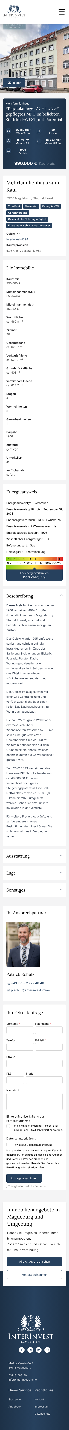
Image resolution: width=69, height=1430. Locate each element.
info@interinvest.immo (22, 1379)
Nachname (43, 1023)
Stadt (29, 1073)
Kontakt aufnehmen (34, 1274)
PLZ (9, 1073)
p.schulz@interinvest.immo (30, 990)
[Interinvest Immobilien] (14, 11)
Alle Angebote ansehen (34, 1261)
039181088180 (17, 1375)
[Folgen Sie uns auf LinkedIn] (39, 1350)
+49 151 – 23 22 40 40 (27, 983)
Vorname (13, 1023)
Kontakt (39, 1399)
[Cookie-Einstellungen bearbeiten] (47, 1350)
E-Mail (40, 1040)
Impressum (41, 1406)
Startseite (14, 1399)
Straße (10, 1057)
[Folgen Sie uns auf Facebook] (22, 1350)
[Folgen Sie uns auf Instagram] (30, 1350)
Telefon (11, 1040)
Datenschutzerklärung (34, 1150)
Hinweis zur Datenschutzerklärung (32, 1144)
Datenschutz (42, 1413)
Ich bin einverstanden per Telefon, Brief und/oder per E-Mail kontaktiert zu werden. (38, 1127)
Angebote (14, 1406)
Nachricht (12, 1090)
